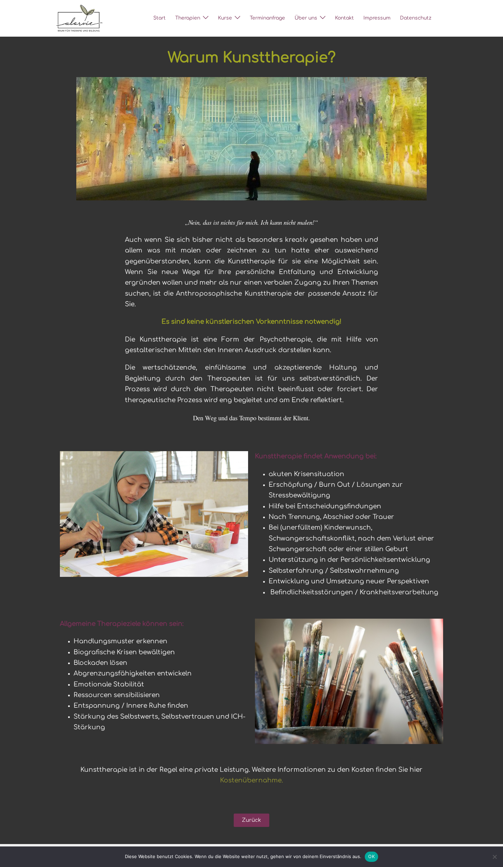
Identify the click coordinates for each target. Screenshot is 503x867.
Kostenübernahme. (251, 780)
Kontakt (344, 18)
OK (371, 856)
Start (159, 18)
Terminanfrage (267, 18)
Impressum (376, 18)
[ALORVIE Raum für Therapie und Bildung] (79, 18)
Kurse (225, 18)
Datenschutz (415, 18)
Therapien (187, 18)
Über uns (306, 18)
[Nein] (494, 856)
